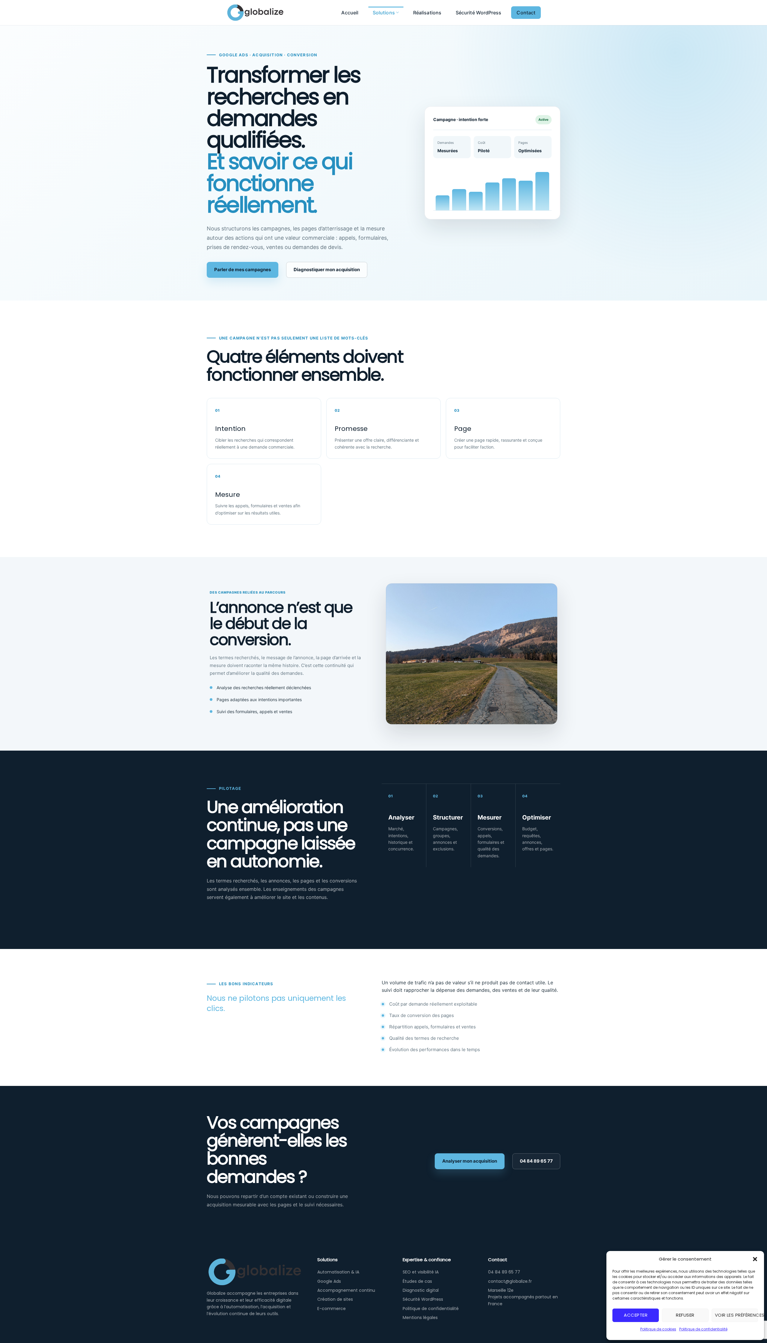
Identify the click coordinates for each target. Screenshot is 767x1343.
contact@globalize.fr (510, 1281)
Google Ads (329, 1281)
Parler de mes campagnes (242, 269)
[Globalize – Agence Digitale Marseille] (266, 12)
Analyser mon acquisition (469, 1161)
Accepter (635, 1315)
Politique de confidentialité (703, 1329)
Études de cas (417, 1281)
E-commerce (331, 1309)
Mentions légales (420, 1318)
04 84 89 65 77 (536, 1161)
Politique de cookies (658, 1329)
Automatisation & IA (338, 1272)
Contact (526, 13)
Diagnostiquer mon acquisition (327, 269)
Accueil (349, 13)
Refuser (685, 1315)
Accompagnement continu (346, 1290)
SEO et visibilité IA (421, 1272)
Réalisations (427, 13)
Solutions (384, 13)
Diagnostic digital (421, 1290)
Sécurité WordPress (478, 13)
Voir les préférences (736, 1315)
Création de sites (335, 1299)
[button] (755, 1259)
